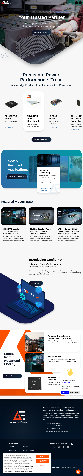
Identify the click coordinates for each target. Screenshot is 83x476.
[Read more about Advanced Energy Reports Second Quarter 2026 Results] (34, 342)
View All (29, 201)
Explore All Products (40, 139)
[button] (78, 471)
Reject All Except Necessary (42, 461)
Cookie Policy (11, 471)
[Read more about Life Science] (70, 160)
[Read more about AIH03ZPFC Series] (34, 362)
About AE (12, 446)
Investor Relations (28, 450)
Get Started (35, 283)
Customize (42, 465)
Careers (25, 446)
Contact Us (12, 450)
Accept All (42, 456)
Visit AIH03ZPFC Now (40, 32)
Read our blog (66, 382)
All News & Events (11, 376)
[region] (27, 463)
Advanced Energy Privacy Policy (23, 471)
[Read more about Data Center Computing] (48, 160)
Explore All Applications (16, 176)
